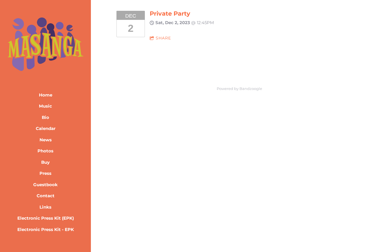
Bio (45, 117)
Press (45, 173)
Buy (45, 162)
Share (163, 38)
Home (45, 95)
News (45, 139)
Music (45, 106)
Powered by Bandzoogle (239, 89)
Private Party (170, 13)
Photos (45, 151)
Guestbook (45, 184)
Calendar (45, 128)
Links (45, 207)
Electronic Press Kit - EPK (45, 229)
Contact (46, 195)
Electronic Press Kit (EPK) (45, 218)
